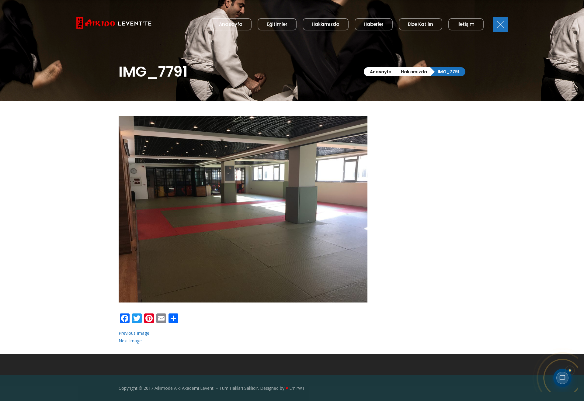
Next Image (130, 341)
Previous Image (134, 333)
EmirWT (297, 388)
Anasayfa (380, 71)
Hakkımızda (414, 71)
